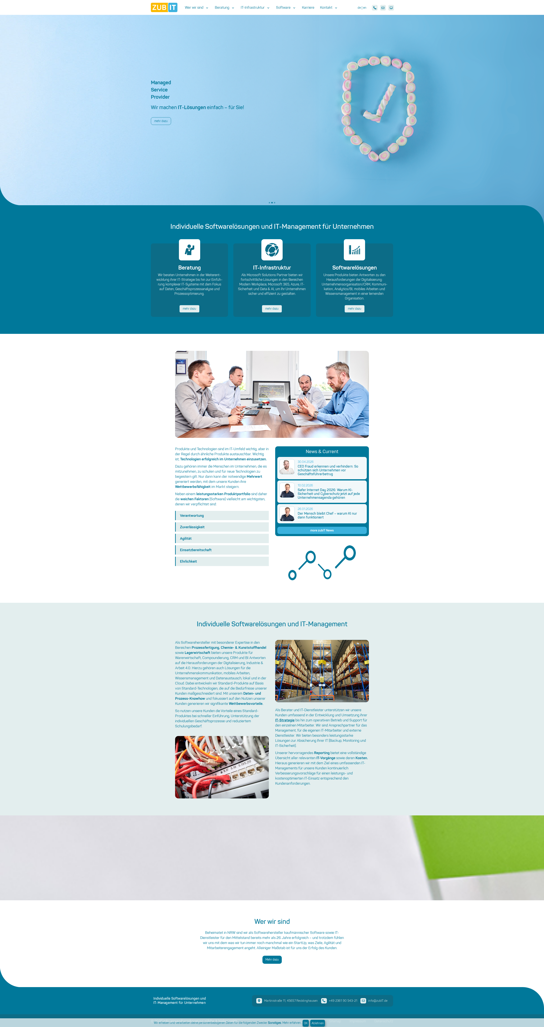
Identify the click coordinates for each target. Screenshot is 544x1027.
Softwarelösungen (354, 267)
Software (283, 7)
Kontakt (326, 7)
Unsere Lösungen (165, 121)
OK (306, 1023)
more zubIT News (322, 530)
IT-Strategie (285, 720)
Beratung (222, 7)
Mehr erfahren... (292, 1023)
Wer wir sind (194, 7)
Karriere (308, 7)
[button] (269, 202)
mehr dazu (189, 308)
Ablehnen (318, 1023)
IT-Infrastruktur (253, 7)
